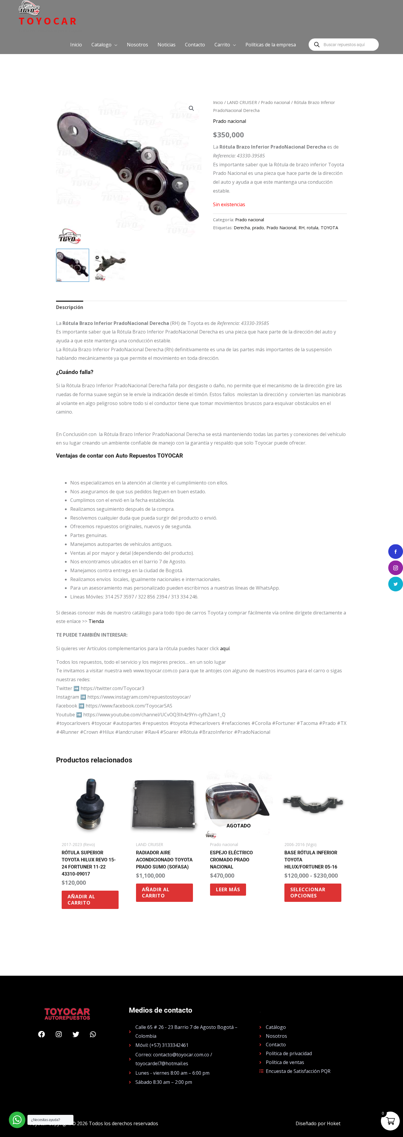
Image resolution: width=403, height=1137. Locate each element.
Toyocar (48, 21)
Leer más (228, 889)
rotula (312, 227)
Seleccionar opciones (307, 892)
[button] (104, 44)
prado (258, 227)
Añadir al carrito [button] (81, 899)
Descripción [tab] (69, 307)
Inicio (218, 102)
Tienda (96, 621)
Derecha (242, 227)
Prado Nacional (281, 227)
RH (301, 227)
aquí (225, 648)
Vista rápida (90, 833)
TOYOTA (329, 227)
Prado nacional (275, 102)
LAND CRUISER (242, 102)
